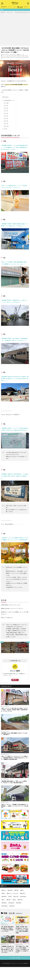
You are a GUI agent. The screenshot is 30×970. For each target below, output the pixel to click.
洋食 (22, 57)
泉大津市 (16, 896)
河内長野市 (24, 896)
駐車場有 (10, 890)
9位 (6, 105)
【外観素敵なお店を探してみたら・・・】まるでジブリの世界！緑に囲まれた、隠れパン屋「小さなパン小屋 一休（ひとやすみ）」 (7, 949)
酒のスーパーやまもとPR (13, 893)
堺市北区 (14, 55)
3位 (6, 121)
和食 (7, 55)
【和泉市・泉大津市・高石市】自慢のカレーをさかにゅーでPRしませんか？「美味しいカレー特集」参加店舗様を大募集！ (22, 929)
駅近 (24, 57)
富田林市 (17, 57)
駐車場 (17, 890)
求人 (4, 899)
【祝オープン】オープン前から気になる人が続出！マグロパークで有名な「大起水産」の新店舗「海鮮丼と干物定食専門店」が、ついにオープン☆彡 (14, 710)
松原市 (9, 899)
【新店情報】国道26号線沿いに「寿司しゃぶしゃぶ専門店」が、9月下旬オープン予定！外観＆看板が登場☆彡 (14, 782)
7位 (6, 110)
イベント (10, 6)
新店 (20, 57)
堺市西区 (8, 57)
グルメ (14, 6)
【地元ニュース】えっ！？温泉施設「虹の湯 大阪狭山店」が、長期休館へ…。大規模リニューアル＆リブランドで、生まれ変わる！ (15, 806)
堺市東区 (26, 55)
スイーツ (4, 55)
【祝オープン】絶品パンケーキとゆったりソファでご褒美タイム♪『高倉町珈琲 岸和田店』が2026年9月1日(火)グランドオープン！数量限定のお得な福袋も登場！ (14, 758)
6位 (6, 113)
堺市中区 (10, 55)
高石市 (4, 890)
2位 (6, 123)
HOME (3, 12)
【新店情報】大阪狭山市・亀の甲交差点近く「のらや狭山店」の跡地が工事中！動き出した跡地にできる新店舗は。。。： (14, 476)
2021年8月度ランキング (8, 100)
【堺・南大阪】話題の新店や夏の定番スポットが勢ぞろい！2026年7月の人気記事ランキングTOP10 (7, 929)
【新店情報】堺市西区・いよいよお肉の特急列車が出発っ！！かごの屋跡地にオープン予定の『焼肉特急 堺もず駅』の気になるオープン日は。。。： (14, 147)
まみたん (26, 6)
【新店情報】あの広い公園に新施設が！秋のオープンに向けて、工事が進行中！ (14, 733)
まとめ (5, 128)
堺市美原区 (3, 57)
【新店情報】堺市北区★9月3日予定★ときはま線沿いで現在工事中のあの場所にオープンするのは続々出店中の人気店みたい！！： (14, 378)
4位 (6, 118)
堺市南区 (18, 55)
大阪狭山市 (12, 57)
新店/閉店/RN (4, 6)
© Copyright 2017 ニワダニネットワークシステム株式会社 (15, 963)
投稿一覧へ (14, 679)
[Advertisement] (15, 29)
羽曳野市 (5, 896)
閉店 (4, 893)
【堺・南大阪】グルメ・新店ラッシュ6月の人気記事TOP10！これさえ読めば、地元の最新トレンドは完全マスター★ (22, 949)
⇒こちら (8, 589)
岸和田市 (21, 899)
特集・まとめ (20, 6)
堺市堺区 (22, 55)
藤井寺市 (23, 893)
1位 (6, 126)
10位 (6, 103)
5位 (6, 115)
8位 (6, 108)
